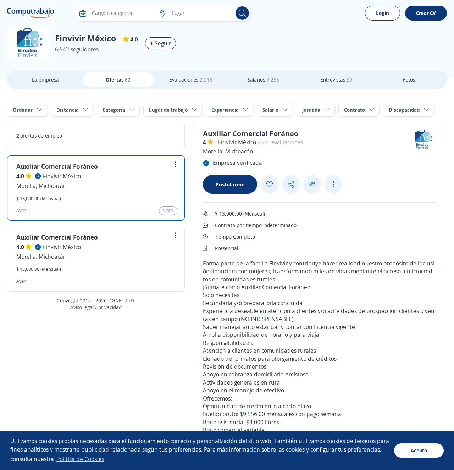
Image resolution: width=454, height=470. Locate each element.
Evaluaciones (190, 79)
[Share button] (291, 184)
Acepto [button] (419, 450)
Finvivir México (62, 176)
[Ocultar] (312, 184)
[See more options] (333, 184)
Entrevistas (336, 79)
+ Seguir (160, 43)
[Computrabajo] (30, 13)
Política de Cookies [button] (80, 459)
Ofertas (118, 79)
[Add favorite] (269, 184)
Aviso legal (82, 307)
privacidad (110, 307)
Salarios (263, 79)
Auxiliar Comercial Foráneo (57, 166)
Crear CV (426, 13)
